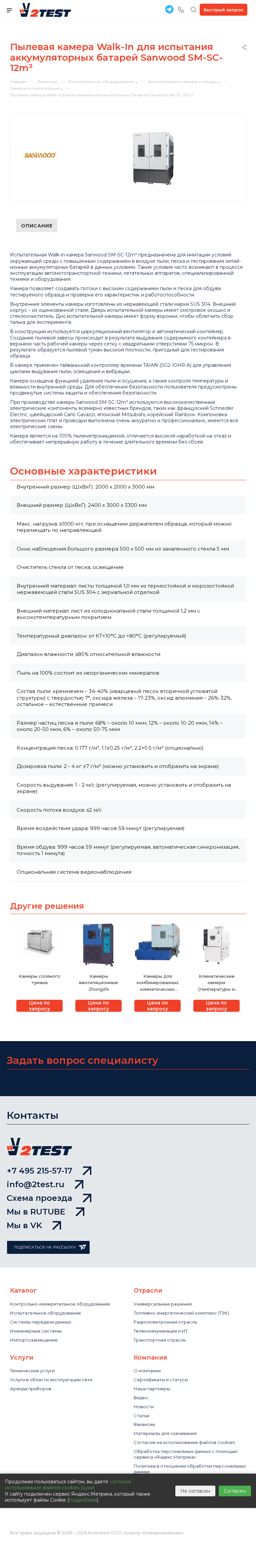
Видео (141, 1397)
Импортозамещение (34, 1340)
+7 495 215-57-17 (39, 1171)
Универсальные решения (163, 1304)
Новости (144, 1406)
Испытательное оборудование (45, 1313)
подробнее (83, 1500)
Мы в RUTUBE (36, 1212)
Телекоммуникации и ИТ (161, 1331)
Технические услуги (32, 1370)
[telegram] (169, 9)
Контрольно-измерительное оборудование (60, 1304)
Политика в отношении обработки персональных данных (190, 1468)
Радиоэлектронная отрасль (165, 1322)
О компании (147, 1370)
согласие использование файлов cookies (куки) (68, 1485)
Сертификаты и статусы (161, 1379)
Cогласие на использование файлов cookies (184, 1442)
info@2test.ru (35, 1184)
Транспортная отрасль (160, 1340)
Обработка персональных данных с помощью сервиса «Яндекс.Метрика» (186, 1454)
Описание (36, 226)
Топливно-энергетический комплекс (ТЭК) (181, 1313)
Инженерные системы (36, 1331)
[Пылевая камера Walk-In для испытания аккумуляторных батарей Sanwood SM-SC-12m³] (153, 158)
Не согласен (195, 1491)
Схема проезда (39, 1198)
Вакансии (144, 1424)
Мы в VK (24, 1225)
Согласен (235, 1491)
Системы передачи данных (40, 1322)
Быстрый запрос (223, 9)
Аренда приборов (30, 1388)
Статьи (141, 1415)
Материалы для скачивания (165, 1433)
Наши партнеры (152, 1388)
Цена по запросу (39, 1006)
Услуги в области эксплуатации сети (51, 1379)
